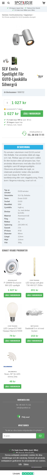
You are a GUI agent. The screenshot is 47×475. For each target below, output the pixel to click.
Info (20, 464)
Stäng (26, 464)
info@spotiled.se (36, 132)
